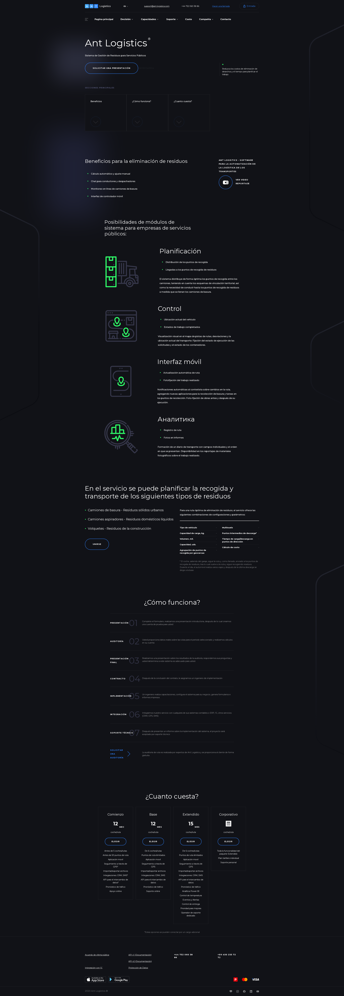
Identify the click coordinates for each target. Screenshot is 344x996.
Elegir (116, 841)
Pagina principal (104, 19)
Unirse (97, 544)
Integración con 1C (93, 968)
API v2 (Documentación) (140, 961)
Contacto (225, 19)
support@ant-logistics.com (156, 6)
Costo (188, 19)
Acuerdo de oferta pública (97, 955)
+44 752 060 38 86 (190, 6)
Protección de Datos (138, 968)
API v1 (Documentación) (139, 955)
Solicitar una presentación (111, 68)
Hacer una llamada (221, 6)
